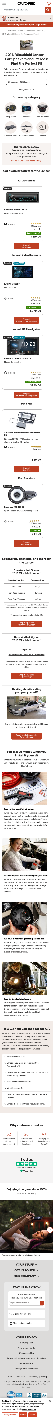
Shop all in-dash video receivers (26, 320)
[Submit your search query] (48, 10)
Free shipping (26, 25)
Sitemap (44, 1377)
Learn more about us (25, 1194)
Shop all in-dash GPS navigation (26, 395)
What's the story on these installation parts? (26, 1104)
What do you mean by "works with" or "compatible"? (23, 1064)
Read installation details (26, 736)
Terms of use (20, 1377)
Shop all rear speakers (26, 543)
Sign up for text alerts (22, 1314)
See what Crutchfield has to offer (25, 161)
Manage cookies (26, 1353)
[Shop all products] (4, 4)
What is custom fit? (15, 1088)
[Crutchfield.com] (26, 4)
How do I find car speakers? (19, 1082)
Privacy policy (26, 1343)
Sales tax (9, 1377)
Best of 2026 (19, 263)
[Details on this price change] (39, 230)
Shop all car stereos (26, 246)
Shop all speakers (27, 624)
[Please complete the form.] (42, 1303)
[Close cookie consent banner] (50, 1401)
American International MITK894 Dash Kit (27, 655)
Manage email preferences (26, 1369)
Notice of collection (26, 1364)
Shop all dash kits (26, 469)
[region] (26, 1230)
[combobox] (26, 10)
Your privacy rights (26, 1348)
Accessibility (33, 1377)
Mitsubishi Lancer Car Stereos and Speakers (25, 31)
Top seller (7, 189)
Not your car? (25, 90)
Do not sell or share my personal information (26, 1358)
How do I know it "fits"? (17, 1057)
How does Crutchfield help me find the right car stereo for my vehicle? (27, 1074)
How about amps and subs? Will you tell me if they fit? (27, 1096)
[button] (50, 1230)
